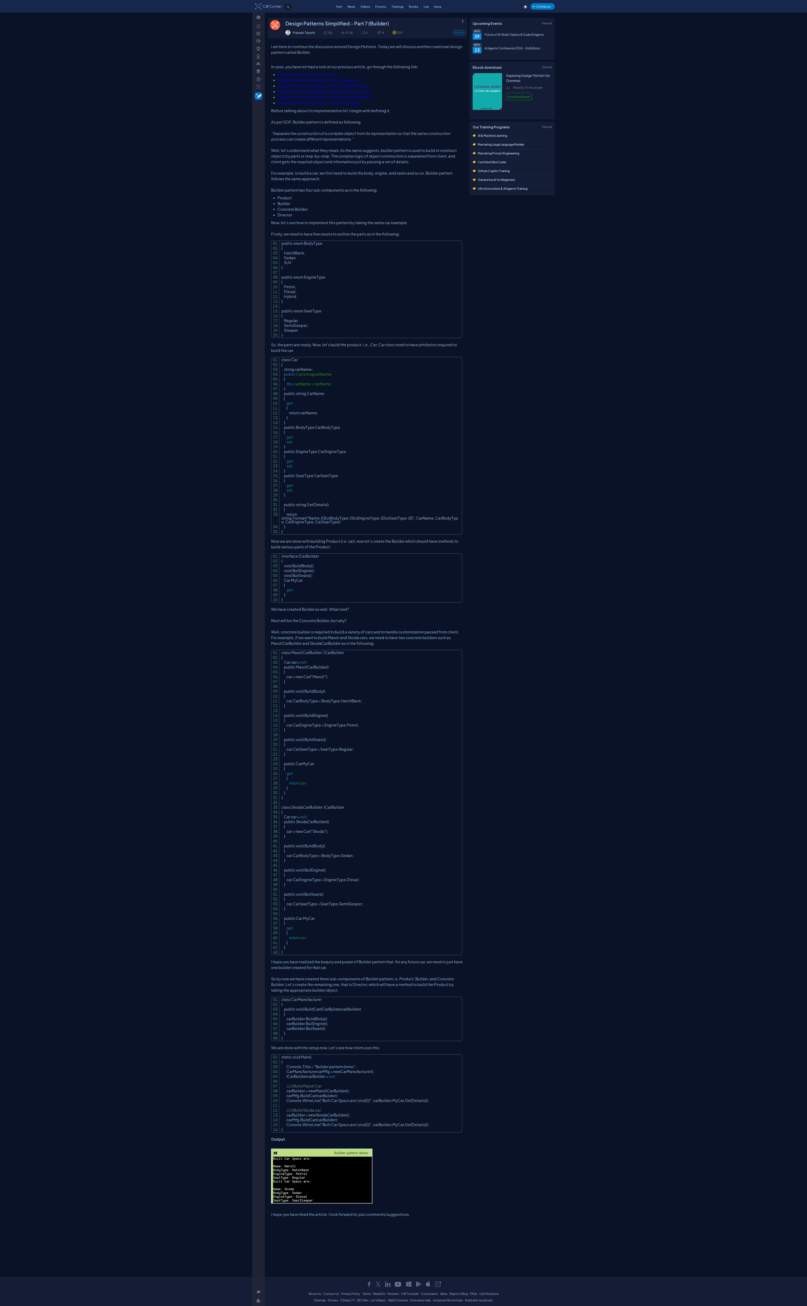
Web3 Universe (398, 1300)
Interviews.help (420, 1300)
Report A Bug (459, 1293)
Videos (365, 6)
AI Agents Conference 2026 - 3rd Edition (512, 48)
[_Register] (259, 1292)
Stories (333, 1300)
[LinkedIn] (387, 1284)
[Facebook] (369, 1284)
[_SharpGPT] (259, 87)
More (437, 7)
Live (426, 6)
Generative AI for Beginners (496, 180)
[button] (379, 32)
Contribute (543, 6)
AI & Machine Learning (492, 135)
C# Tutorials (410, 1293)
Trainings (397, 6)
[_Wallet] (259, 41)
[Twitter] (378, 1284)
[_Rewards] (259, 79)
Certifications (489, 1293)
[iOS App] (428, 1284)
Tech (339, 6)
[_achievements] (259, 56)
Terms (366, 1293)
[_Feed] (259, 26)
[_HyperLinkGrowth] (257, 95)
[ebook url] (487, 112)
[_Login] (259, 1301)
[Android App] (418, 1284)
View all (547, 23)
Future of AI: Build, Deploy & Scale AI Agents (514, 34)
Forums (380, 6)
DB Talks (363, 1300)
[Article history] (325, 32)
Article (459, 32)
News (351, 6)
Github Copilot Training (494, 171)
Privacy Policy (350, 1293)
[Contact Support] (438, 1284)
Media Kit (379, 1293)
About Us (315, 1293)
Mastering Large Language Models (501, 144)
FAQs (473, 1293)
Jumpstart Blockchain (448, 1300)
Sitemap (320, 1300)
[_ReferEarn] (259, 71)
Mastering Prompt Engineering (498, 153)
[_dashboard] (259, 33)
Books (413, 6)
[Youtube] (398, 1284)
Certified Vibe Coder (492, 162)
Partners (393, 1293)
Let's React (378, 1300)
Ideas (443, 1293)
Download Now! (519, 97)
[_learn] (259, 48)
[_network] (259, 63)
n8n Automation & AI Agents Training (502, 188)
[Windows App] (408, 1284)
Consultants (429, 1293)
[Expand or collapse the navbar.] (258, 17)
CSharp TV (347, 1300)
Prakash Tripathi (304, 32)
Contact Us (331, 1293)
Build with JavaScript (479, 1300)
